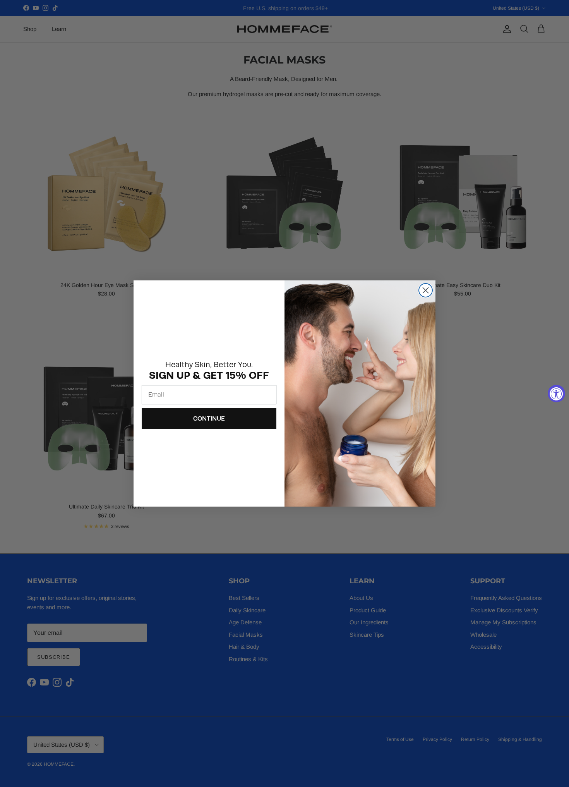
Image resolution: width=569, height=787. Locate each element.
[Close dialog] (425, 290)
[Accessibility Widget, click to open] (556, 393)
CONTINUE (209, 418)
